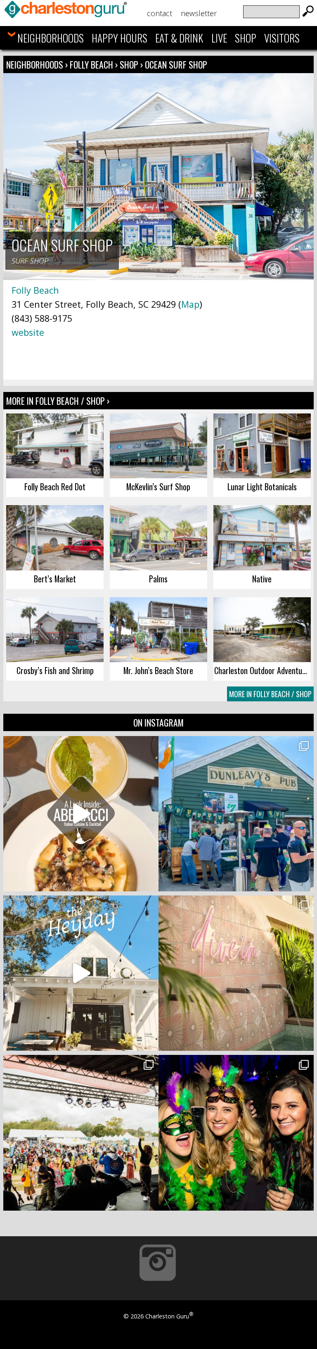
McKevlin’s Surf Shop (158, 486)
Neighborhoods (50, 37)
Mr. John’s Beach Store (158, 670)
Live (219, 37)
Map (190, 304)
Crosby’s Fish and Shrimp (55, 670)
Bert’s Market (55, 578)
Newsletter (199, 13)
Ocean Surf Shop (176, 64)
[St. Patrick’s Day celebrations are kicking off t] (236, 813)
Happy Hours (119, 37)
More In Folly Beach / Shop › (57, 400)
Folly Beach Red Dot (54, 486)
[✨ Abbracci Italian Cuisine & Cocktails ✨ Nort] (80, 813)
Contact (159, 13)
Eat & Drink (179, 37)
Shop (245, 37)
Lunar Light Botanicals (262, 486)
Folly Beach (92, 64)
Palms (158, 578)
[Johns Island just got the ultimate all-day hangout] (80, 973)
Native (262, 578)
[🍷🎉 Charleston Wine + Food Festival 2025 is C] (80, 1132)
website (28, 332)
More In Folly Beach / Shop (270, 694)
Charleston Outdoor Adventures (262, 670)
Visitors (282, 37)
